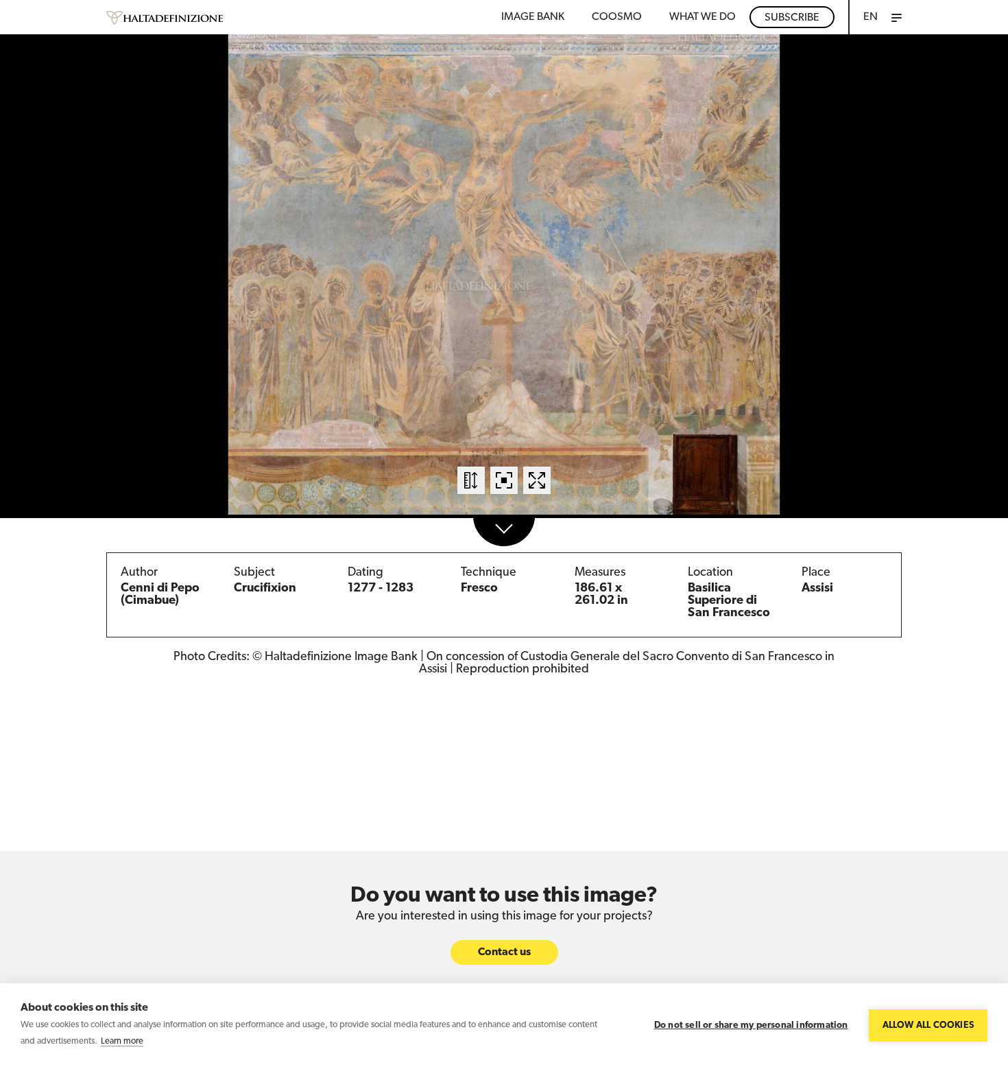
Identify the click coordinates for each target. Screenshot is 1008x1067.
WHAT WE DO (702, 17)
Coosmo (617, 17)
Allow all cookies (928, 1025)
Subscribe (792, 17)
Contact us (504, 952)
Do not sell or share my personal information (751, 1025)
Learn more (122, 1041)
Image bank (532, 17)
